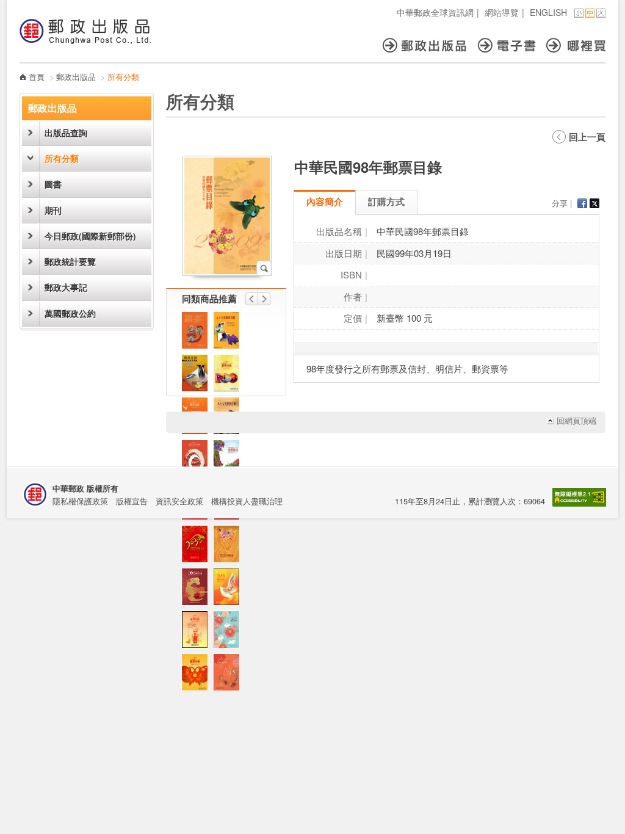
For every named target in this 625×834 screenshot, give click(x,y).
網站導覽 (502, 12)
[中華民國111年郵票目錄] (229, 675)
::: (23, 6)
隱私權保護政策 (80, 501)
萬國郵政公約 (70, 313)
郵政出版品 (430, 45)
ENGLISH (548, 12)
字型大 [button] (600, 13)
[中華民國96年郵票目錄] (229, 333)
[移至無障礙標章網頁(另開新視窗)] (579, 503)
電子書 (512, 45)
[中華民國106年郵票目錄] (198, 461)
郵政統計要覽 (70, 261)
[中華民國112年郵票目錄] (229, 632)
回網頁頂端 (576, 421)
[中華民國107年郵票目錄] (198, 589)
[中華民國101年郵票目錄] (198, 675)
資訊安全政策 (179, 501)
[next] (264, 298)
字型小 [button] (578, 13)
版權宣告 (132, 501)
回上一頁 (587, 136)
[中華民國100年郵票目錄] (229, 376)
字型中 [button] (589, 13)
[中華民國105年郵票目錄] (229, 589)
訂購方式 (386, 201)
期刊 (53, 210)
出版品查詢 (66, 133)
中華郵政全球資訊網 (435, 12)
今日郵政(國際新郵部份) (90, 236)
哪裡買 (575, 45)
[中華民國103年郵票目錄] (198, 632)
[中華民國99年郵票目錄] (229, 461)
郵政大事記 (66, 287)
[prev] (251, 298)
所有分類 (62, 158)
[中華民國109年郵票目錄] (229, 547)
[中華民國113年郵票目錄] (198, 333)
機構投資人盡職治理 (247, 501)
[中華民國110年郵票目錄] (198, 547)
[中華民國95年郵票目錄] (198, 376)
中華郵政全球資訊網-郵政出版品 (85, 31)
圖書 (53, 184)
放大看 (264, 268)
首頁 (37, 76)
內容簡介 (324, 201)
